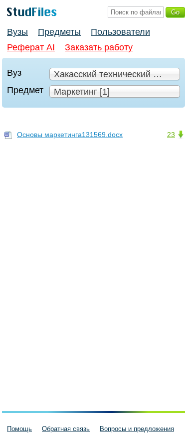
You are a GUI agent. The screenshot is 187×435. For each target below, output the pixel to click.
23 (171, 135)
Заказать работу (99, 47)
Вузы (17, 32)
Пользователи (120, 32)
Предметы (59, 32)
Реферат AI (31, 47)
